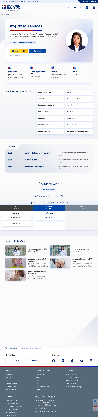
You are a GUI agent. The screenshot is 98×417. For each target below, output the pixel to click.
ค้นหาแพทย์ (9, 377)
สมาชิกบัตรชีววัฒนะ (11, 390)
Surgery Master (71, 384)
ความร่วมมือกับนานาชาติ (13, 407)
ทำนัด (7, 381)
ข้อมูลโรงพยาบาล (11, 400)
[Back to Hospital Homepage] (2, 14)
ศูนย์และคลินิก (9, 374)
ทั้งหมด (38, 390)
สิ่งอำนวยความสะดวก (43, 387)
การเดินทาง (39, 381)
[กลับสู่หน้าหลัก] (10, 8)
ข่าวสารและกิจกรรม (11, 403)
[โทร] (69, 7)
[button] (69, 7)
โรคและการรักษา (71, 374)
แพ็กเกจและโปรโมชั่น (11, 384)
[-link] (53, 360)
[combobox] (44, 1)
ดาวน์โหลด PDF (15, 56)
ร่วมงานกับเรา (10, 413)
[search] (75, 7)
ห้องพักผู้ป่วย (40, 374)
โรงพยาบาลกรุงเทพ (11, 348)
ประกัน (38, 384)
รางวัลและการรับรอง (12, 410)
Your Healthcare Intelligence (75, 387)
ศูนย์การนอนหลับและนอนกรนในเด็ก (15, 77)
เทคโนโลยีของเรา (10, 387)
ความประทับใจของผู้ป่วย (73, 377)
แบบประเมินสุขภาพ (72, 381)
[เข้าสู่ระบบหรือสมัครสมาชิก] (81, 7)
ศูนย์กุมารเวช (12, 75)
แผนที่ (37, 377)
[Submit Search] (72, 1)
